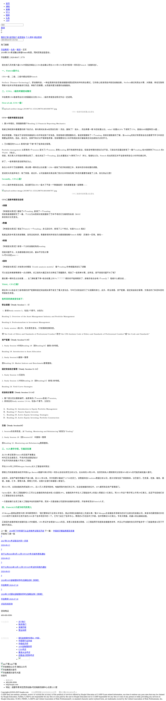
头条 (8, 18)
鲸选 (19, 50)
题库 (8, 15)
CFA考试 (22, 649)
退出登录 (38, 37)
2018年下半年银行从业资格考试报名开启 (26, 531)
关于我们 (21, 622)
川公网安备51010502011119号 (43, 692)
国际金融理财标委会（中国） (29, 638)
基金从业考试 (24, 652)
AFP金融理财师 (25, 646)
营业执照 (22, 630)
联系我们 (22, 624)
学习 (8, 12)
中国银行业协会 (25, 641)
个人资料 (30, 37)
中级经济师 (23, 644)
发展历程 (22, 627)
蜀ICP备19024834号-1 (68, 692)
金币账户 (13, 37)
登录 (3, 28)
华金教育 (5, 50)
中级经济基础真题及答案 (63, 531)
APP (7, 20)
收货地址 (21, 37)
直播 (8, 9)
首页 (8, 4)
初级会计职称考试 (26, 655)
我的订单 (5, 37)
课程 (8, 6)
